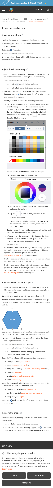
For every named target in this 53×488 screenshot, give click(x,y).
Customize (39, 475)
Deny (14, 475)
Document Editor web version (13, 22)
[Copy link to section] (22, 35)
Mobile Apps (15, 19)
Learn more (7, 469)
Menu (37, 10)
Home (4, 19)
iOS (25, 19)
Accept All (26, 482)
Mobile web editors (38, 19)
